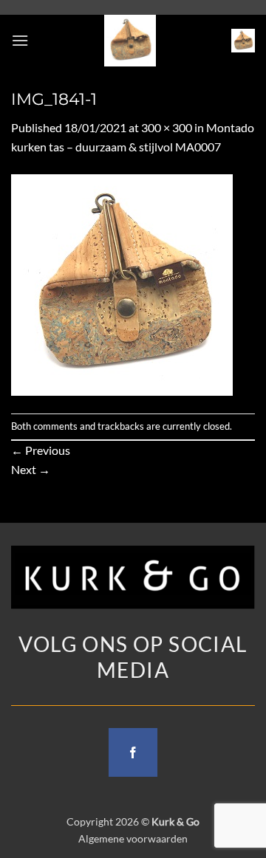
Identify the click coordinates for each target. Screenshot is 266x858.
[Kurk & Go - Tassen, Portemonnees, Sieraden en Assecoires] (130, 40)
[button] (20, 40)
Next (30, 469)
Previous (40, 450)
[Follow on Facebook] (133, 752)
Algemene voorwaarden (133, 838)
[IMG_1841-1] (122, 283)
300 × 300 (166, 127)
